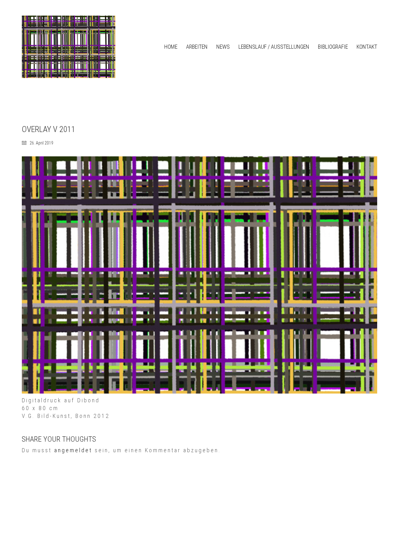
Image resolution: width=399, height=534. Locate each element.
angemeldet (73, 450)
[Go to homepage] (68, 47)
